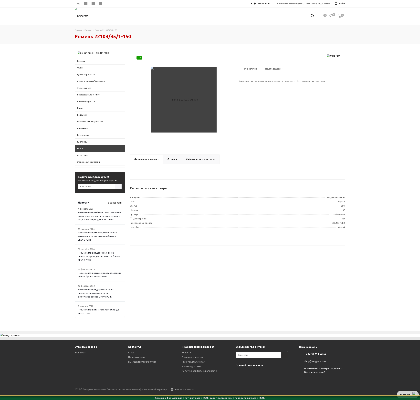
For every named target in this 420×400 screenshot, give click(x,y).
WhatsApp (100, 3)
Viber (93, 3)
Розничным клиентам (193, 361)
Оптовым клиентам (192, 357)
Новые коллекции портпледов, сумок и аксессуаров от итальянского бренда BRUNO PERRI (97, 236)
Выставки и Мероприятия (142, 361)
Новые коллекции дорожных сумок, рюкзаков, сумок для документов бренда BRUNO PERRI (99, 256)
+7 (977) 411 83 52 (315, 353)
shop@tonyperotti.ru (315, 361)
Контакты (134, 346)
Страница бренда (86, 346)
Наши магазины (136, 357)
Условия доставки (191, 366)
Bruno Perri (80, 352)
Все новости (115, 202)
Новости (186, 352)
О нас (131, 352)
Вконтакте (78, 3)
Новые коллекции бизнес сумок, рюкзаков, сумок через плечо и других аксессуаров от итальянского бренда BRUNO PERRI (100, 216)
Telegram (85, 3)
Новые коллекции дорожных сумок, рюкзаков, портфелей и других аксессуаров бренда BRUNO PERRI (96, 293)
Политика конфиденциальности (199, 371)
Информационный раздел (198, 346)
